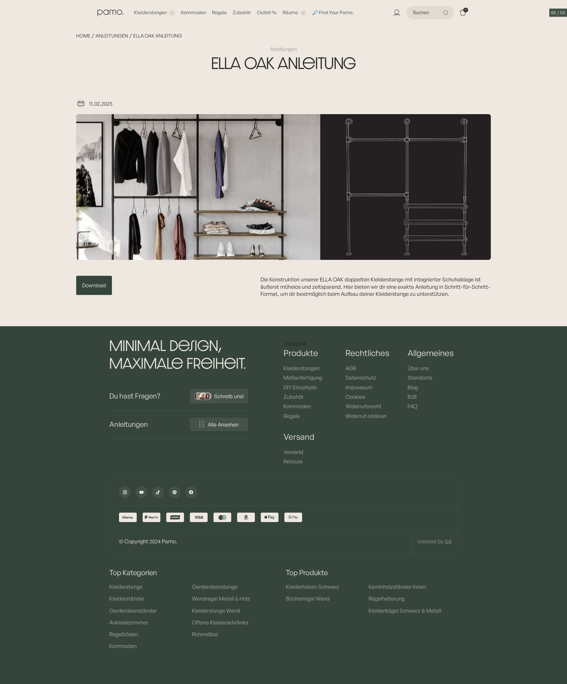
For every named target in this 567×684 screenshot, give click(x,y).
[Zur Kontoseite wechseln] (396, 12)
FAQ (412, 406)
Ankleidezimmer (128, 622)
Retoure (293, 461)
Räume (290, 12)
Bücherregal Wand (308, 598)
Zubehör (242, 12)
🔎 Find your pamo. (332, 12)
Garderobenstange (214, 586)
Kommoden (193, 12)
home (83, 36)
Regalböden (123, 634)
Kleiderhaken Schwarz (312, 586)
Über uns (418, 368)
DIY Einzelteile (300, 387)
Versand (293, 452)
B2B (412, 396)
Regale (219, 12)
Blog (413, 387)
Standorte (420, 377)
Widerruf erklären (366, 416)
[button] (558, 13)
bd (448, 541)
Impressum (359, 387)
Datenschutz (361, 377)
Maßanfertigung (303, 377)
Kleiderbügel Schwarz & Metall (405, 610)
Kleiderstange (125, 586)
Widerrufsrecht (364, 406)
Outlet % (267, 12)
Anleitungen (111, 36)
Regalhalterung (387, 598)
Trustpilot (295, 343)
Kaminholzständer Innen (397, 586)
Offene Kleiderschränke (220, 622)
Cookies (355, 396)
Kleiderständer (126, 598)
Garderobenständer (133, 610)
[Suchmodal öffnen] (446, 12)
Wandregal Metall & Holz (221, 598)
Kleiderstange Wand (216, 610)
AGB (351, 368)
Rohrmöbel (205, 634)
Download (94, 285)
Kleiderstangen (150, 12)
